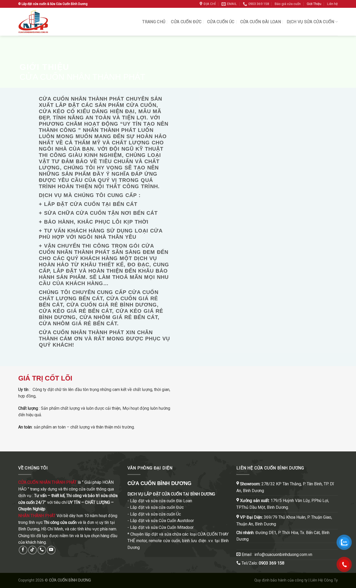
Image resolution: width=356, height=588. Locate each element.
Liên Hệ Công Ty (324, 580)
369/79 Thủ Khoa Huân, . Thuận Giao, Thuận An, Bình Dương (284, 520)
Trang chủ (153, 21)
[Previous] (188, 227)
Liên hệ (332, 4)
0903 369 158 (271, 563)
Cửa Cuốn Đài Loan (260, 21)
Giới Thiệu (314, 4)
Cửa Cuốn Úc (221, 21)
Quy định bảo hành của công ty (281, 580)
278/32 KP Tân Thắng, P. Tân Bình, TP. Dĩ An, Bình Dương (285, 487)
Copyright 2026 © (54, 580)
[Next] (346, 227)
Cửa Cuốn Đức (186, 21)
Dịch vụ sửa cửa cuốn (310, 21)
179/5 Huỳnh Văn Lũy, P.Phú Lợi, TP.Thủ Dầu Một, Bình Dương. (282, 504)
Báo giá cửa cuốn (288, 4)
